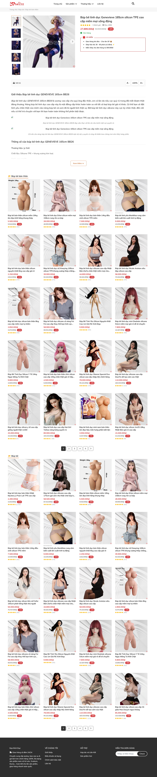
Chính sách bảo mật (53, 760)
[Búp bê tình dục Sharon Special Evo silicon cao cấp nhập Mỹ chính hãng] (95, 356)
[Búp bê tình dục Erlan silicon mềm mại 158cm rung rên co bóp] (60, 195)
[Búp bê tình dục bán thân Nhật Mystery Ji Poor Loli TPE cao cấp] (24, 475)
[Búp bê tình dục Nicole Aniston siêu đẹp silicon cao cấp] (131, 250)
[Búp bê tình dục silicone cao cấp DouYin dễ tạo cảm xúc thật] (131, 356)
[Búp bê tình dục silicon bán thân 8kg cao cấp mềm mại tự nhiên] (24, 303)
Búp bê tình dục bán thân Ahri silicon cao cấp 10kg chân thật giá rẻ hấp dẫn (59, 377)
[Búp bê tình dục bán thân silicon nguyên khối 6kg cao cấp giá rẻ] (24, 250)
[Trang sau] (91, 448)
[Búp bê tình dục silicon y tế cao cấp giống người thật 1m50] (24, 409)
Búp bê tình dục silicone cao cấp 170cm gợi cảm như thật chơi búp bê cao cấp (59, 495)
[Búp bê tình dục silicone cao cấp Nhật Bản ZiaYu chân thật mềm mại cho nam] (95, 250)
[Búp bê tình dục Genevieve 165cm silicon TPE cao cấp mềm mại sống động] (49, 41)
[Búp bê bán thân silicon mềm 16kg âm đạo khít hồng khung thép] (24, 195)
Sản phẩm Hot (86, 756)
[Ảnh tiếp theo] (16, 73)
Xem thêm (77, 163)
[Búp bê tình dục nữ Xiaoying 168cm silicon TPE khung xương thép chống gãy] (60, 250)
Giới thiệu (49, 752)
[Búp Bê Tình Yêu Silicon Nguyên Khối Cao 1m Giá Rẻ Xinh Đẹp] (95, 303)
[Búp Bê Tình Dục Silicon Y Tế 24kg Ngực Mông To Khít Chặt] (24, 356)
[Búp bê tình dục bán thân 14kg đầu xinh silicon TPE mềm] (95, 195)
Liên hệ (48, 763)
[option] (16, 21)
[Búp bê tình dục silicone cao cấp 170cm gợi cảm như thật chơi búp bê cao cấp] (60, 475)
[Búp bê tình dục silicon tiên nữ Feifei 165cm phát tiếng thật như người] (24, 583)
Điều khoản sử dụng (53, 756)
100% (134, 83)
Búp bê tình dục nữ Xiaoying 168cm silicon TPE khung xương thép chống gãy (59, 271)
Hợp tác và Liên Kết (88, 752)
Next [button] (72, 41)
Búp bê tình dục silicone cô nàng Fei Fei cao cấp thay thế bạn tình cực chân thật (59, 324)
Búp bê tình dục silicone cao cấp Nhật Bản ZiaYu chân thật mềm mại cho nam (95, 271)
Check (142, 754)
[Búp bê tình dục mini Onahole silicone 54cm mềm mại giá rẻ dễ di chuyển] (131, 303)
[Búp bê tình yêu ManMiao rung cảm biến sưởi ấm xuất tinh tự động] (131, 195)
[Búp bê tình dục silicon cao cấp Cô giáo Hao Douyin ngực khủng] (131, 689)
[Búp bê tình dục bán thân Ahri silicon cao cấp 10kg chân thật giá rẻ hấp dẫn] (60, 356)
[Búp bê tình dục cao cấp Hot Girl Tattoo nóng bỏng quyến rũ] (60, 409)
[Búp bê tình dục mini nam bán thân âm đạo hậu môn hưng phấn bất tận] (95, 409)
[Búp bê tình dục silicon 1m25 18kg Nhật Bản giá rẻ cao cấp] (131, 409)
